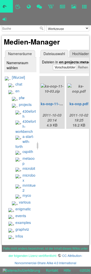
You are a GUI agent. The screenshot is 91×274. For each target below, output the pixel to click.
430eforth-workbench (25, 126)
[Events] (39, 6)
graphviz (22, 229)
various (25, 202)
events (20, 215)
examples (23, 222)
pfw (22, 97)
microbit (28, 168)
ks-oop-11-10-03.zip (58, 103)
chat (18, 84)
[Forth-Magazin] (62, 6)
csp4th (27, 151)
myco (26, 195)
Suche (42, 28)
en (17, 90)
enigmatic (23, 208)
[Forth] (18, 6)
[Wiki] (51, 6)
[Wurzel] (18, 77)
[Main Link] (6, 6)
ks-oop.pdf (79, 103)
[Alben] (74, 6)
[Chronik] (28, 6)
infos (19, 236)
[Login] (4, 19)
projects (25, 104)
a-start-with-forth (24, 141)
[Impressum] (84, 6)
